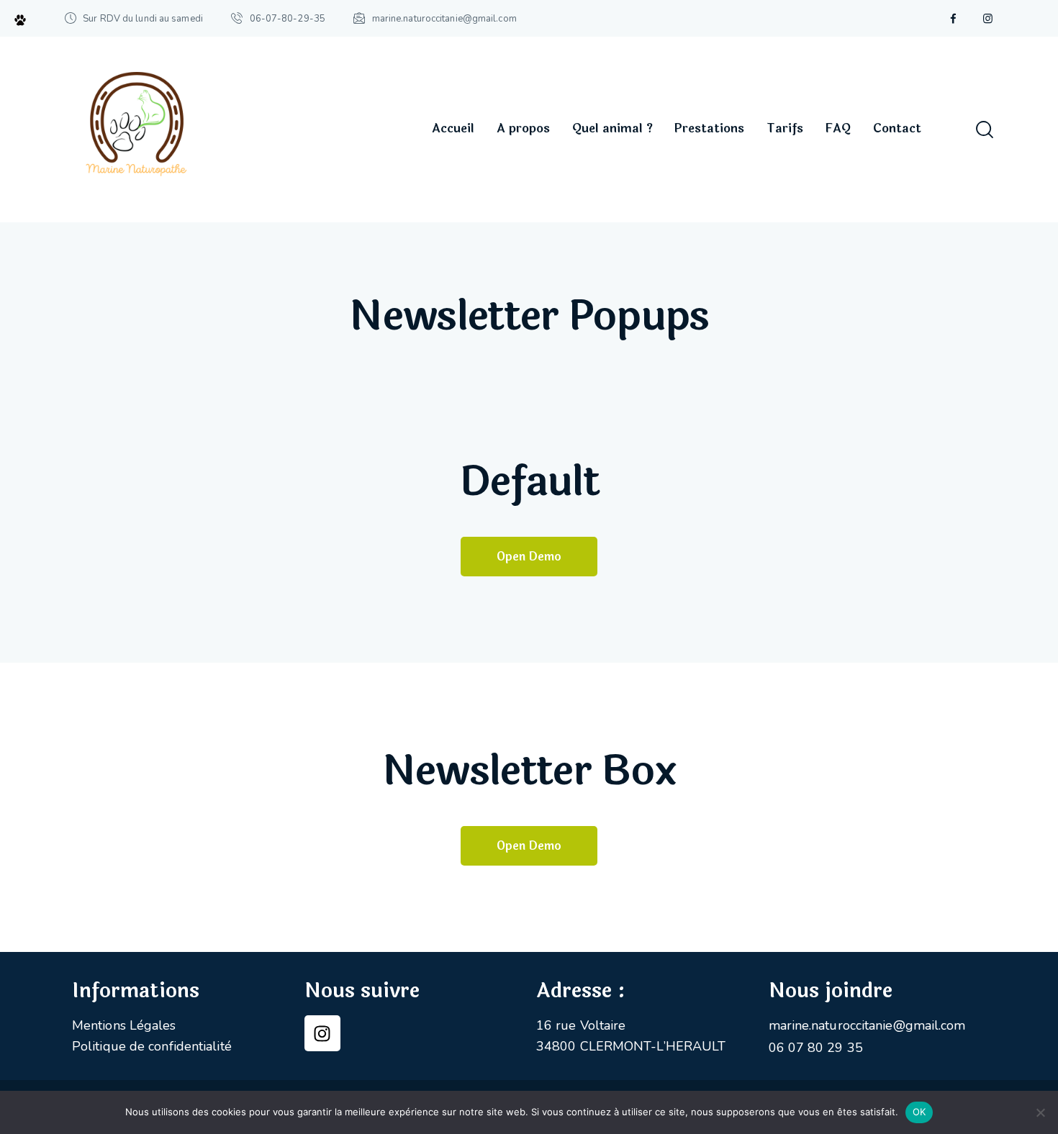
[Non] (1040, 1112)
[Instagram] (322, 1033)
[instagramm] (987, 18)
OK (919, 1111)
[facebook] (953, 18)
